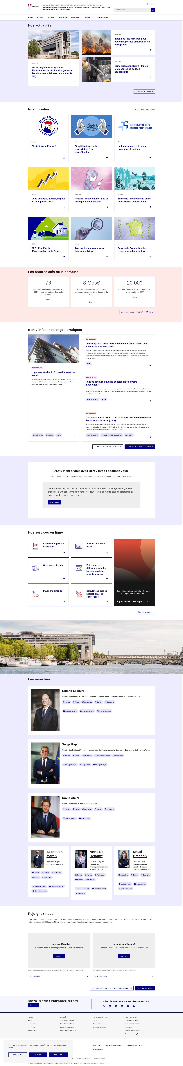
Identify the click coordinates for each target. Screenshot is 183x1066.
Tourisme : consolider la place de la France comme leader (134, 200)
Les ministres (75, 17)
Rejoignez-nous (102, 17)
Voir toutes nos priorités (146, 110)
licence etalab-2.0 (99, 1063)
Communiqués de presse (67, 1030)
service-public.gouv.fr (114, 1045)
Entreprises (51, 17)
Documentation (129, 1027)
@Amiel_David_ (70, 818)
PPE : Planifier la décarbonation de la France (46, 250)
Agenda (67, 702)
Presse (151, 4)
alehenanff (81, 893)
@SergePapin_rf (70, 765)
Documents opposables (99, 1027)
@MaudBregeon (126, 889)
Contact (95, 1020)
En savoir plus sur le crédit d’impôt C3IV (136, 312)
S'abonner (33, 1005)
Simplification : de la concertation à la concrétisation (86, 149)
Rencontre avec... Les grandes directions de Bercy (111, 988)
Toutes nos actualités (143, 91)
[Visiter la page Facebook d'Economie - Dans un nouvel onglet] (116, 1006)
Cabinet (99, 702)
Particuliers (40, 17)
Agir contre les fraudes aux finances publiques (89, 250)
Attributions (88, 702)
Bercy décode (62, 17)
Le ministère (31, 1027)
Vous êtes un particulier (67, 1020)
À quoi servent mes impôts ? (131, 601)
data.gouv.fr (97, 1049)
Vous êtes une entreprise (67, 1024)
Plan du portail (97, 1024)
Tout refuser (38, 1054)
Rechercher (153, 10)
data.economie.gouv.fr (131, 1030)
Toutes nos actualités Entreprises (138, 446)
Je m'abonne (54, 502)
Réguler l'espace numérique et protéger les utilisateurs (91, 200)
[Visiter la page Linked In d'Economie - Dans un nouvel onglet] (110, 1006)
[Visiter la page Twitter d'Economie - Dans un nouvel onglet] (104, 1006)
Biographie (110, 702)
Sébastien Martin (40, 886)
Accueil (30, 17)
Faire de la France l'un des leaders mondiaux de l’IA (132, 250)
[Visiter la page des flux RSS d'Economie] (134, 1006)
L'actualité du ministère (67, 1027)
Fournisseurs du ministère (132, 1024)
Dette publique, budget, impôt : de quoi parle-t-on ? (48, 200)
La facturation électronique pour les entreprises (132, 147)
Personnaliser (18, 1054)
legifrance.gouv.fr (133, 1045)
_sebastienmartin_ (57, 886)
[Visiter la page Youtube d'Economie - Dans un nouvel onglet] (128, 1006)
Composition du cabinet (102, 755)
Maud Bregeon (126, 884)
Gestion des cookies (99, 1058)
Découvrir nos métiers (145, 988)
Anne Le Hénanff (83, 889)
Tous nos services (144, 612)
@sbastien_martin (41, 891)
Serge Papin (86, 765)
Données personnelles (83, 1058)
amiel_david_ (85, 818)
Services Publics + (130, 1034)
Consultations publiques (132, 1020)
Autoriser (59, 956)
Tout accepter (58, 1054)
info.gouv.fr (97, 1045)
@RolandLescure (71, 711)
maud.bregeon (141, 884)
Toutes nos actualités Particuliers (106, 446)
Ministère (88, 17)
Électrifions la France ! (43, 146)
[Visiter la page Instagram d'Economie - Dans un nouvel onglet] (122, 1006)
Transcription (37, 976)
